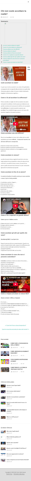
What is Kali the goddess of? (14, 436)
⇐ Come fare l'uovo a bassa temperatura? (15, 325)
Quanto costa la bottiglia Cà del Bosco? (16, 448)
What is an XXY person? (12, 416)
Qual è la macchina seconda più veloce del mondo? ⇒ (15, 329)
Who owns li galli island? (13, 431)
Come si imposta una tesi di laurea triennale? (18, 459)
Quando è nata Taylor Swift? (14, 385)
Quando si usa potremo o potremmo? (16, 396)
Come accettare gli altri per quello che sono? (14, 56)
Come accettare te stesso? (9, 51)
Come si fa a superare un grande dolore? (13, 54)
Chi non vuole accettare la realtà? (11, 45)
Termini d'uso (9, 474)
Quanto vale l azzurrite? (12, 442)
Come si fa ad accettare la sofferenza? (12, 47)
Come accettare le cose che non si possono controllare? (14, 59)
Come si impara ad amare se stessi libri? (13, 62)
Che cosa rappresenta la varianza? (15, 454)
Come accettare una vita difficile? (11, 49)
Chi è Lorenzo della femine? (13, 391)
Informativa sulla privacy (19, 474)
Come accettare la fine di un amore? (12, 53)
